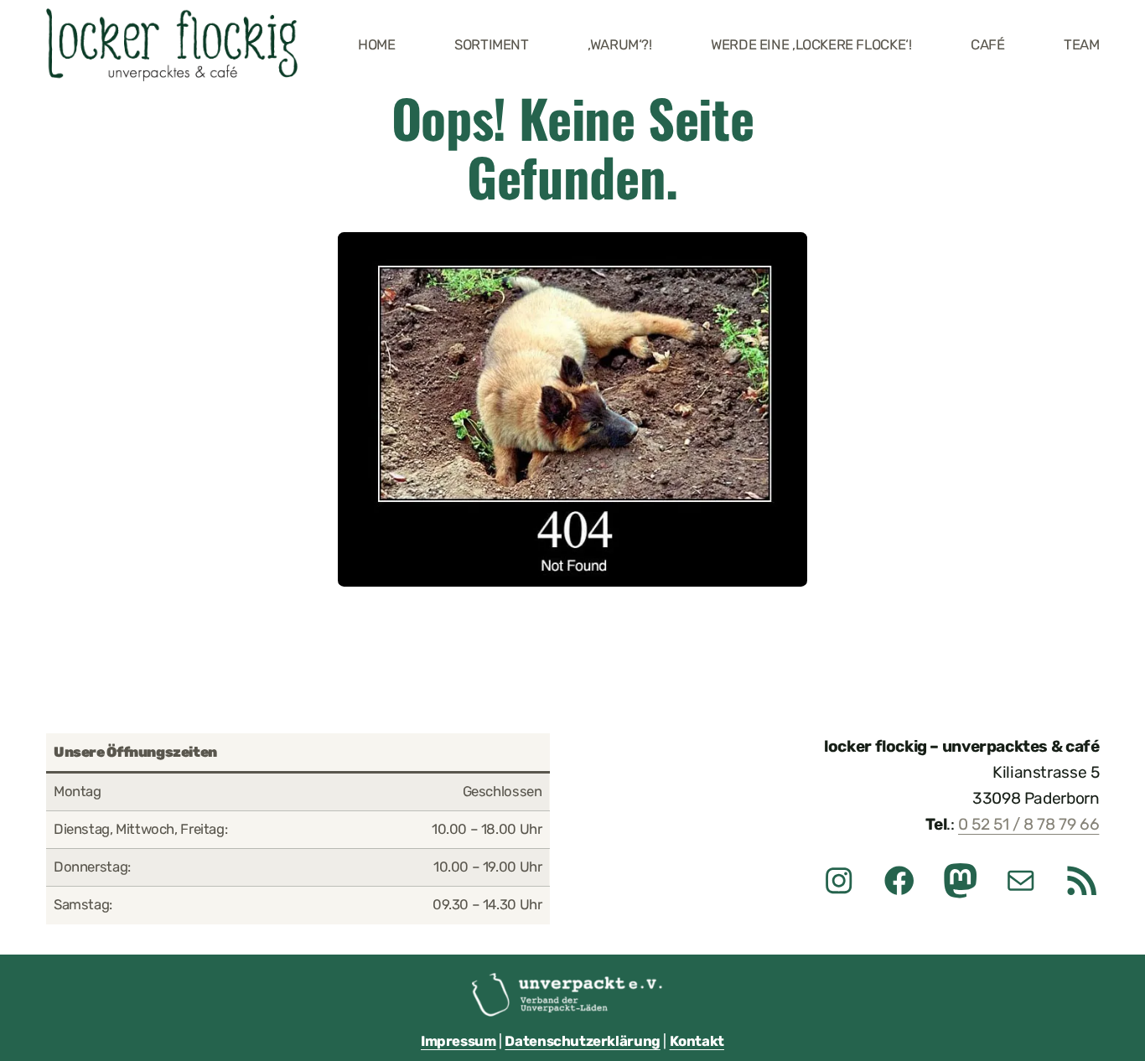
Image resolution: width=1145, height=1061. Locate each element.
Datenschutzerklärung (582, 1041)
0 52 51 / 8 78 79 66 (1028, 824)
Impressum (458, 1041)
